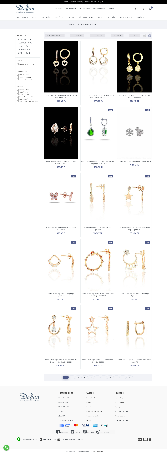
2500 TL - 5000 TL (25, 79)
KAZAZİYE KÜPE (24, 40)
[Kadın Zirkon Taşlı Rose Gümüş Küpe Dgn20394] (98, 199)
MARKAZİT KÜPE (25, 43)
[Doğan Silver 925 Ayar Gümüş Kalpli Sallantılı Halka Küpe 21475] (61, 67)
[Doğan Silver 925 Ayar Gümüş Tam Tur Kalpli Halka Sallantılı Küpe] (98, 67)
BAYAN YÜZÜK (63, 407)
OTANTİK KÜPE (24, 53)
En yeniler (135, 35)
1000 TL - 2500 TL (25, 77)
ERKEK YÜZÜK (63, 402)
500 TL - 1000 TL (25, 75)
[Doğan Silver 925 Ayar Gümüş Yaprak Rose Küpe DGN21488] (61, 133)
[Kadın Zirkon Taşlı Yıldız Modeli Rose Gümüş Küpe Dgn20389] (134, 199)
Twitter (77, 433)
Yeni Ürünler (23, 92)
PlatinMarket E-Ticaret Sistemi (76, 452)
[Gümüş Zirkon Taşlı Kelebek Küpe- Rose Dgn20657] (61, 199)
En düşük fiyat (77, 35)
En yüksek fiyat (98, 35)
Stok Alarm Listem (121, 411)
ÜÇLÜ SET (61, 416)
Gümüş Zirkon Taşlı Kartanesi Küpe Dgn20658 (134, 161)
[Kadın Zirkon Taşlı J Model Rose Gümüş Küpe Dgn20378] (134, 331)
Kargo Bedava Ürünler (27, 97)
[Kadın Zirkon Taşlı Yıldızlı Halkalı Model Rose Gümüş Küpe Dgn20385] (98, 265)
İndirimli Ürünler (25, 90)
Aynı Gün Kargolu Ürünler (28, 101)
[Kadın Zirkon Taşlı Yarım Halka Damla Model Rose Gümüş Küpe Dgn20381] (61, 331)
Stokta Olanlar (24, 94)
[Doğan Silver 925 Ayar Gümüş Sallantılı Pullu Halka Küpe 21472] (134, 67)
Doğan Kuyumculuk (26, 64)
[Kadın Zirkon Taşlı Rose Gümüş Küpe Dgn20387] (61, 265)
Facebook (64, 433)
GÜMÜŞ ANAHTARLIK (65, 420)
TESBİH (60, 411)
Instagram (104, 433)
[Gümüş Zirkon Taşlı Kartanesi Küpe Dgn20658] (134, 133)
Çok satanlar (117, 35)
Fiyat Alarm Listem (121, 420)
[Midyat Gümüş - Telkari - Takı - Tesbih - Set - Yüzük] (25, 13)
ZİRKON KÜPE (24, 46)
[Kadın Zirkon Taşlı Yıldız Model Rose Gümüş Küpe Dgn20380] (98, 331)
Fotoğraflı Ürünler (25, 99)
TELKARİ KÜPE (24, 50)
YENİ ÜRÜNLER (63, 398)
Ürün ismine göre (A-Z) (54, 35)
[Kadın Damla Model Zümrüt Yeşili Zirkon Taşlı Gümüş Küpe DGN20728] (98, 133)
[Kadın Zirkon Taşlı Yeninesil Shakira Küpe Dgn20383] (134, 265)
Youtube (90, 433)
